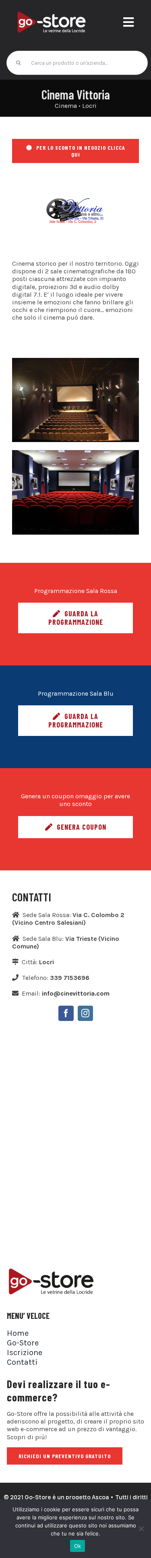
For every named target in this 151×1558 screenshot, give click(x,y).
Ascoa (100, 1497)
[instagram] (85, 1013)
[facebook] (66, 1013)
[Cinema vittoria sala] (75, 453)
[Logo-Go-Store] (51, 13)
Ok (77, 1546)
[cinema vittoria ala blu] (75, 361)
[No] (141, 1529)
